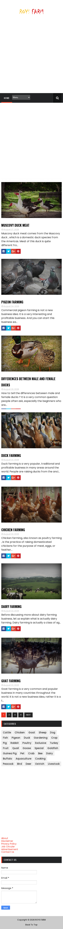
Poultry (26, 743)
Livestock (54, 764)
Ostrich (39, 764)
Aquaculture (23, 758)
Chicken (20, 732)
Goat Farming (11, 680)
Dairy (49, 753)
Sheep (42, 732)
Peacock (8, 764)
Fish (5, 737)
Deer (28, 764)
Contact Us (7, 852)
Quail (15, 748)
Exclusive (40, 743)
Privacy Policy (8, 843)
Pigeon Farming (12, 301)
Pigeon (16, 737)
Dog (52, 732)
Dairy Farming (11, 606)
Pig (5, 743)
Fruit (6, 748)
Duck (27, 737)
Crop (54, 737)
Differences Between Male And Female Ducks (28, 381)
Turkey (54, 743)
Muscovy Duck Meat (15, 225)
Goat (31, 732)
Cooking (40, 758)
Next (28, 714)
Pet (22, 753)
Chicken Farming (13, 529)
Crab (31, 753)
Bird (19, 764)
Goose (27, 748)
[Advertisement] (31, 55)
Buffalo (7, 758)
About (4, 838)
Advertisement (9, 849)
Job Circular (8, 846)
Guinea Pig (10, 753)
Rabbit (14, 743)
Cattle (7, 732)
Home (7, 98)
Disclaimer (7, 841)
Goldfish (52, 748)
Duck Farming (11, 455)
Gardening (40, 737)
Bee (40, 753)
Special (39, 748)
